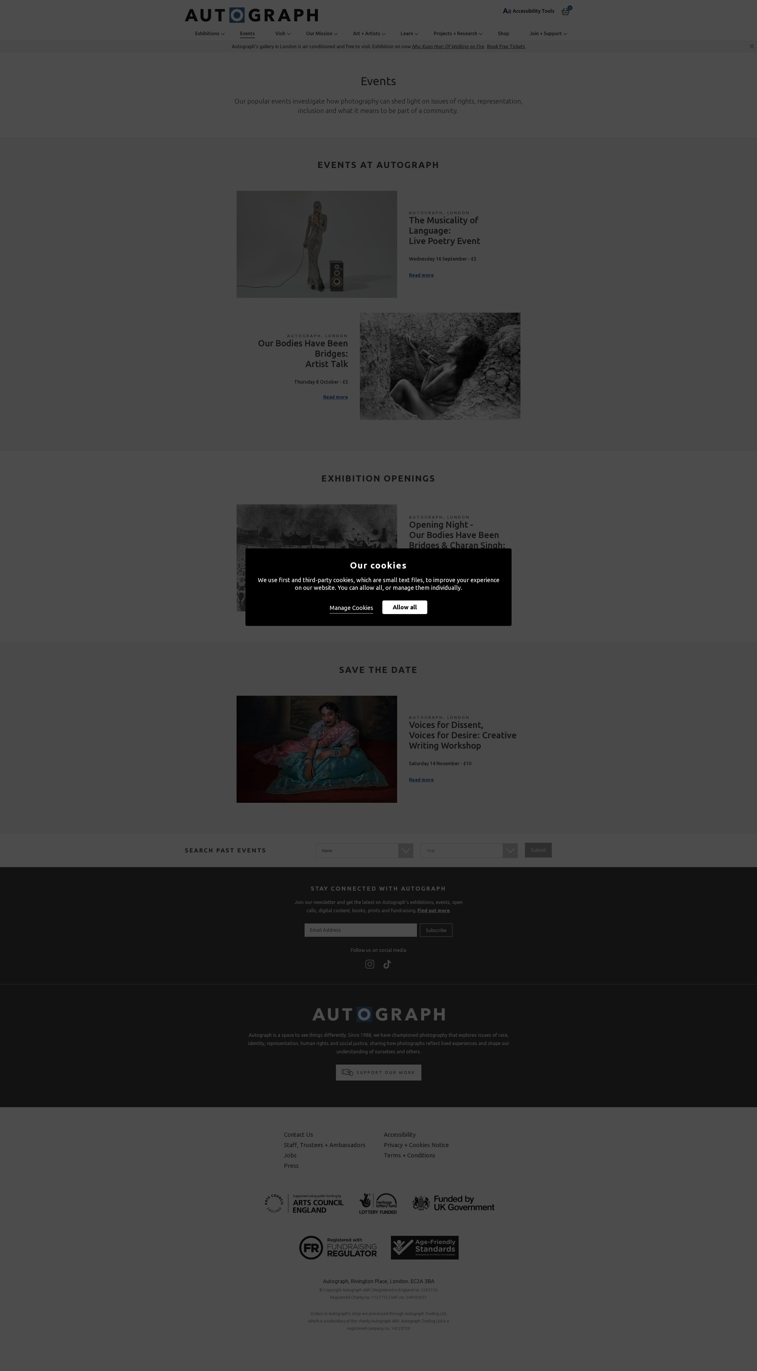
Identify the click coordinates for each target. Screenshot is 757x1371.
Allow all (405, 607)
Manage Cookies (351, 607)
